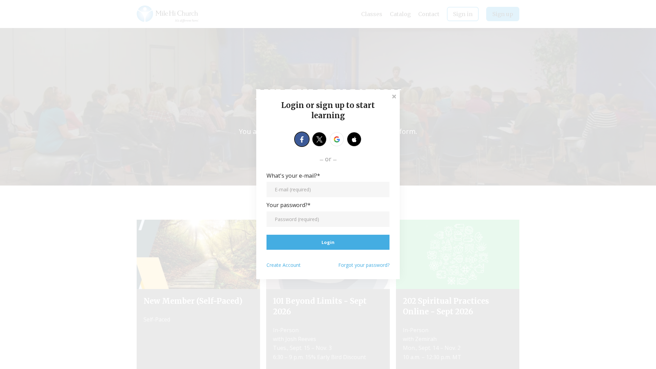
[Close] (394, 95)
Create (283, 265)
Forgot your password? (364, 265)
